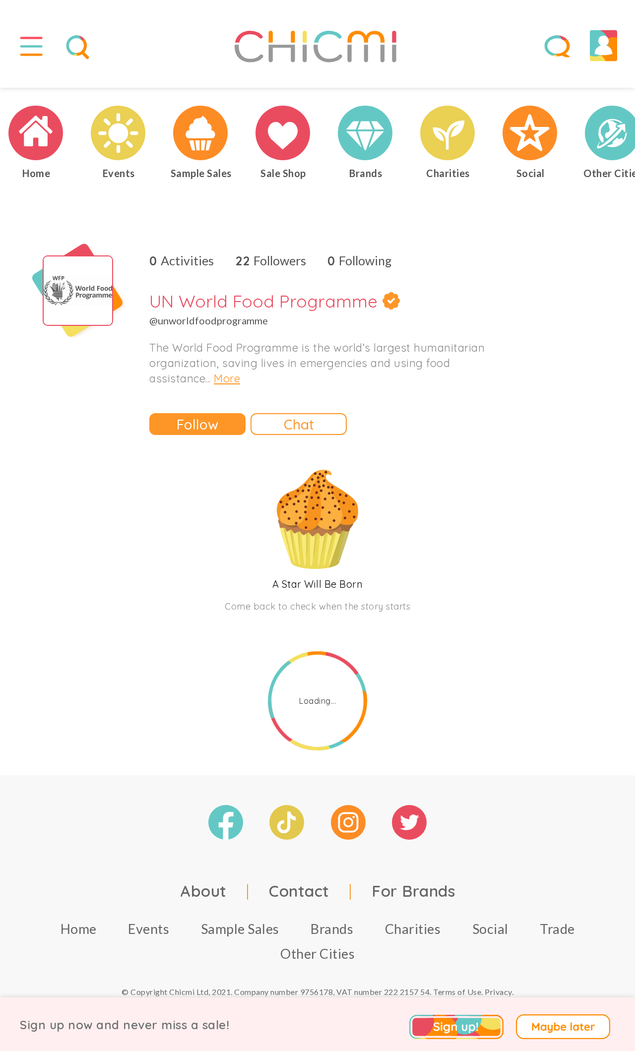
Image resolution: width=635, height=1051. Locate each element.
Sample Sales (240, 929)
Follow (197, 424)
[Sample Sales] (201, 133)
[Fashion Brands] (365, 133)
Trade (557, 929)
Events (148, 929)
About (203, 891)
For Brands (413, 891)
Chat (299, 424)
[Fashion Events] (118, 133)
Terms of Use (457, 991)
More (227, 378)
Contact (299, 891)
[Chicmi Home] (36, 133)
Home (79, 929)
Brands (332, 929)
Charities (413, 929)
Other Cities (317, 953)
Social (490, 929)
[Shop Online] (283, 133)
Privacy (498, 991)
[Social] (530, 133)
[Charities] (448, 133)
